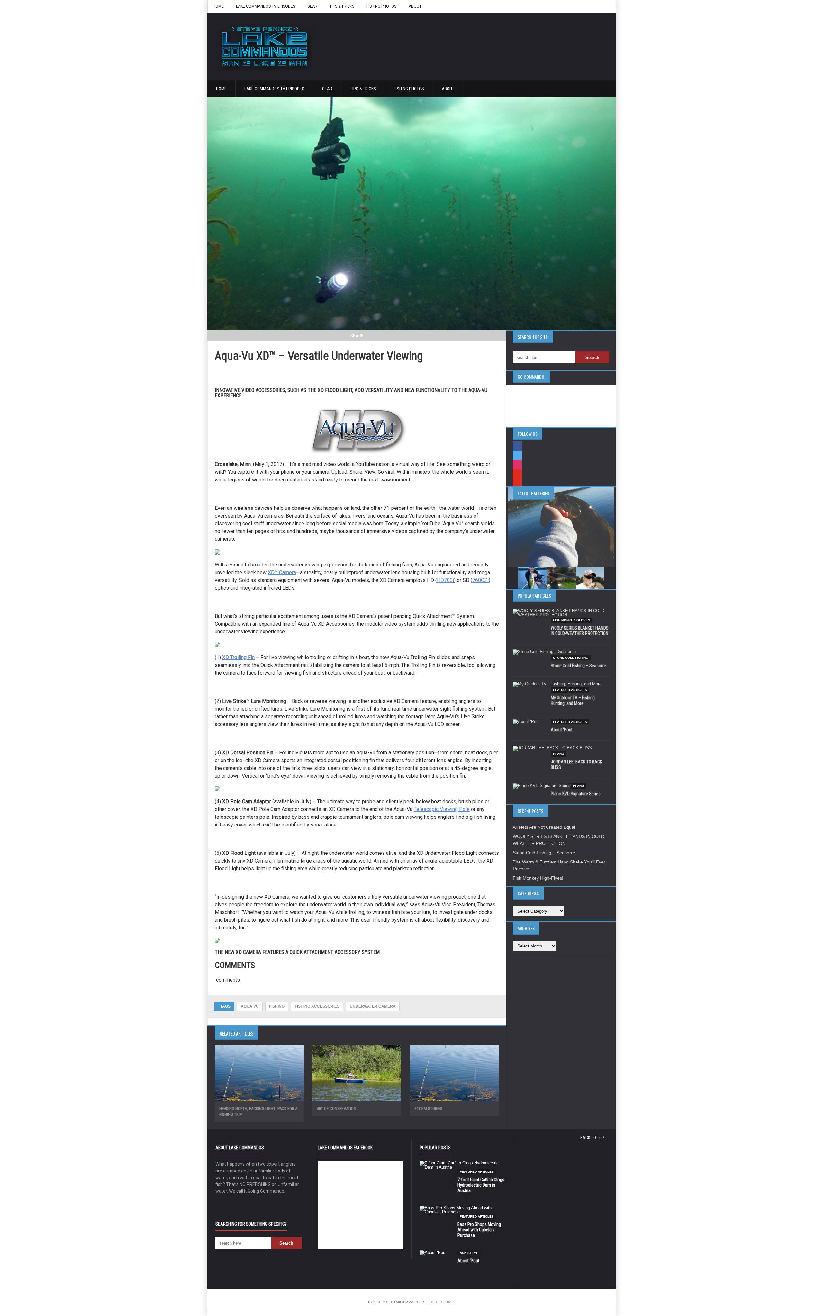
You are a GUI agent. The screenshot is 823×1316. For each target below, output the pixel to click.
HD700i (445, 580)
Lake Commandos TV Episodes (265, 6)
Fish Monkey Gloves (571, 620)
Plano (558, 754)
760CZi (480, 580)
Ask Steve (469, 1253)
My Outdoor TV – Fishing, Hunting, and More (573, 700)
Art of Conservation (336, 1108)
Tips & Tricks (342, 6)
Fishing (277, 1006)
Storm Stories (428, 1108)
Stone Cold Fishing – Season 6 (579, 665)
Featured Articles (570, 690)
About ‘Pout (562, 729)
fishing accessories (317, 1006)
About (415, 6)
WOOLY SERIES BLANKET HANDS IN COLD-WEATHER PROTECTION (580, 630)
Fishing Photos (381, 6)
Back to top (592, 1137)
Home (218, 6)
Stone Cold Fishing (570, 657)
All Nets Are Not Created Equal (544, 827)
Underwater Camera (373, 1006)
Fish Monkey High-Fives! (538, 878)
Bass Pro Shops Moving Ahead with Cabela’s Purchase (479, 1230)
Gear (312, 6)
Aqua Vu (250, 1006)
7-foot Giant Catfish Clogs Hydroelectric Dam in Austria (480, 1185)
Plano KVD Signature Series (576, 793)
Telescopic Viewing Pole (442, 809)
